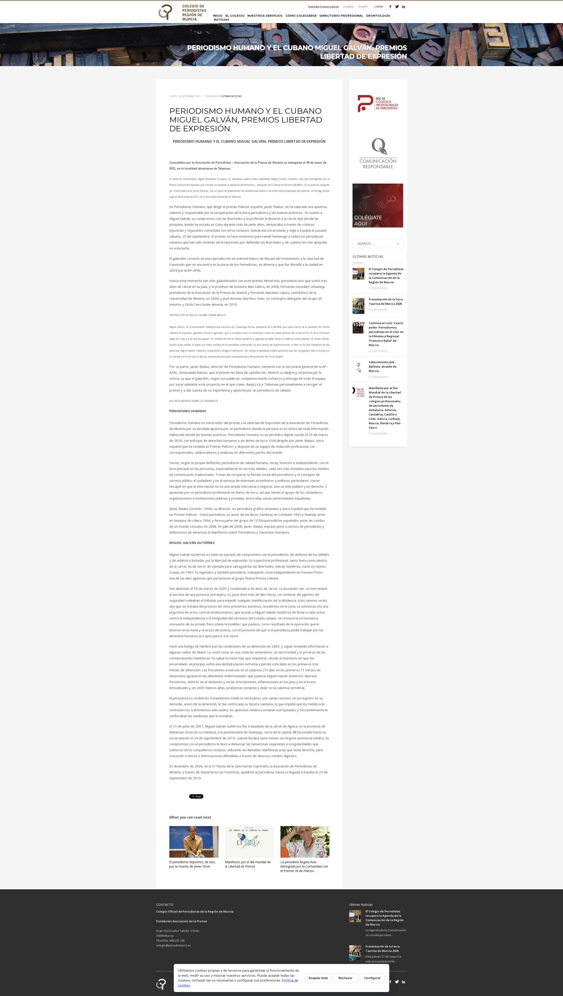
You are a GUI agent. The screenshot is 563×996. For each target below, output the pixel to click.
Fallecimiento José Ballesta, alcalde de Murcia (383, 366)
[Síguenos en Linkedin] (403, 981)
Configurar (372, 978)
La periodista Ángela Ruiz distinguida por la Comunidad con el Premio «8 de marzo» (304, 866)
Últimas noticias (231, 96)
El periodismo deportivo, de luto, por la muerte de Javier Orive (192, 864)
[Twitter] (397, 6)
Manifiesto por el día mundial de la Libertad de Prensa (248, 864)
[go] (398, 243)
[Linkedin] (403, 6)
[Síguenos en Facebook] (390, 981)
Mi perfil (362, 6)
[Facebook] (390, 6)
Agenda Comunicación (323, 6)
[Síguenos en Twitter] (397, 981)
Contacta (348, 6)
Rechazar (345, 978)
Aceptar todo (318, 978)
